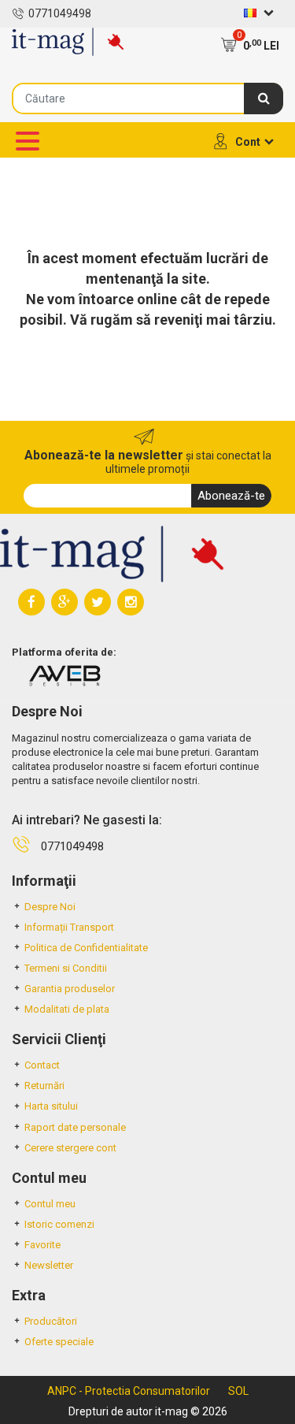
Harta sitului (51, 1106)
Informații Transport (69, 927)
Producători (50, 1321)
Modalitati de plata (66, 1009)
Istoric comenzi (59, 1224)
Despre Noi (50, 907)
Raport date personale (75, 1127)
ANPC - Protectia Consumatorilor (128, 1391)
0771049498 (59, 13)
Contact (42, 1065)
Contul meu (50, 1204)
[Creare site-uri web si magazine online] (64, 675)
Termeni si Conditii (65, 968)
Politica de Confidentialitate (86, 948)
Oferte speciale (59, 1342)
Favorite (42, 1245)
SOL (238, 1391)
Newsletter (48, 1265)
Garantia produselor (69, 989)
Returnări (44, 1085)
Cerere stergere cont (70, 1148)
